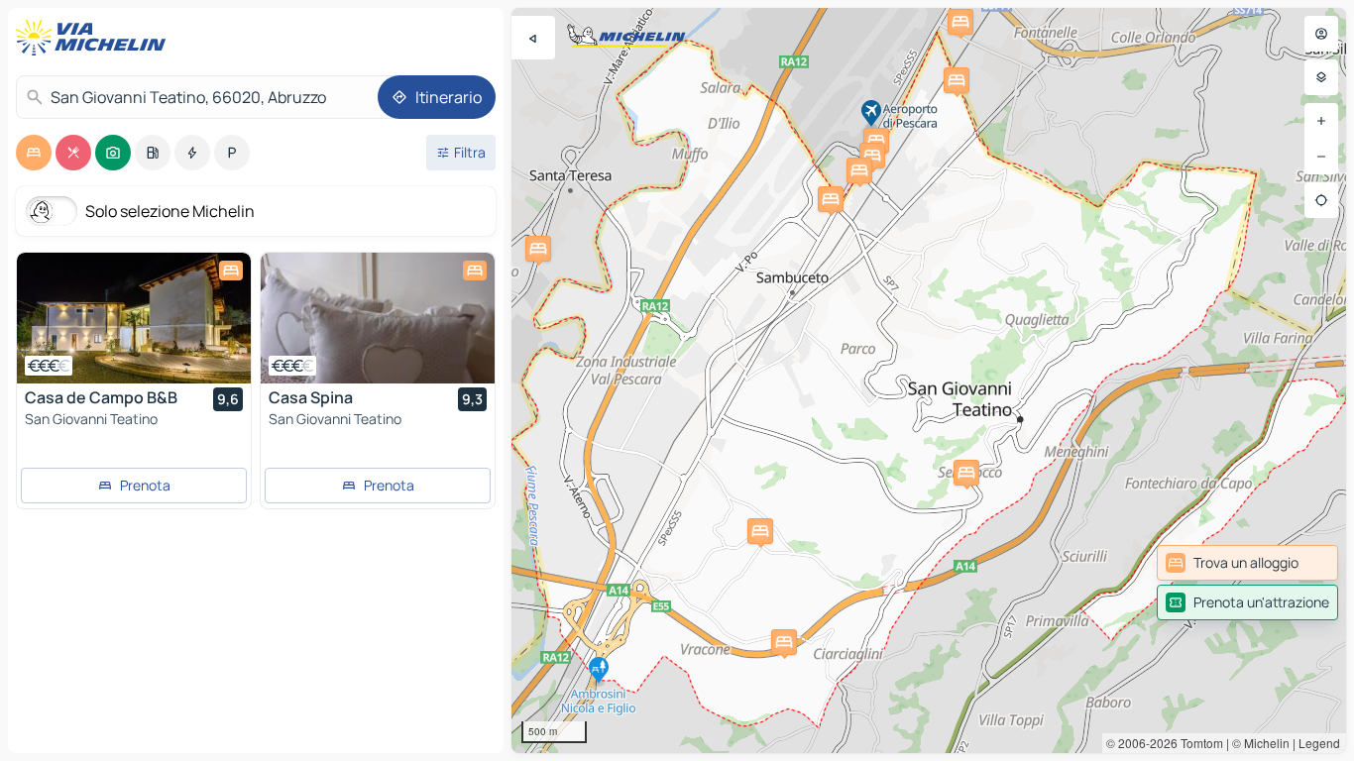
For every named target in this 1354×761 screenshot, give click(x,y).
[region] (928, 380)
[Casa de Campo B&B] (134, 318)
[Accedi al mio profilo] (1321, 34)
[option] (34, 152)
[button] (760, 531)
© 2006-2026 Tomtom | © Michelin (1198, 742)
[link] (1247, 563)
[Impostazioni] (1321, 77)
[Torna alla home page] (95, 37)
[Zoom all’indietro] (1321, 156)
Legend (1319, 742)
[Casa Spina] (378, 318)
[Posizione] (1321, 200)
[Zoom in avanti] (1321, 121)
